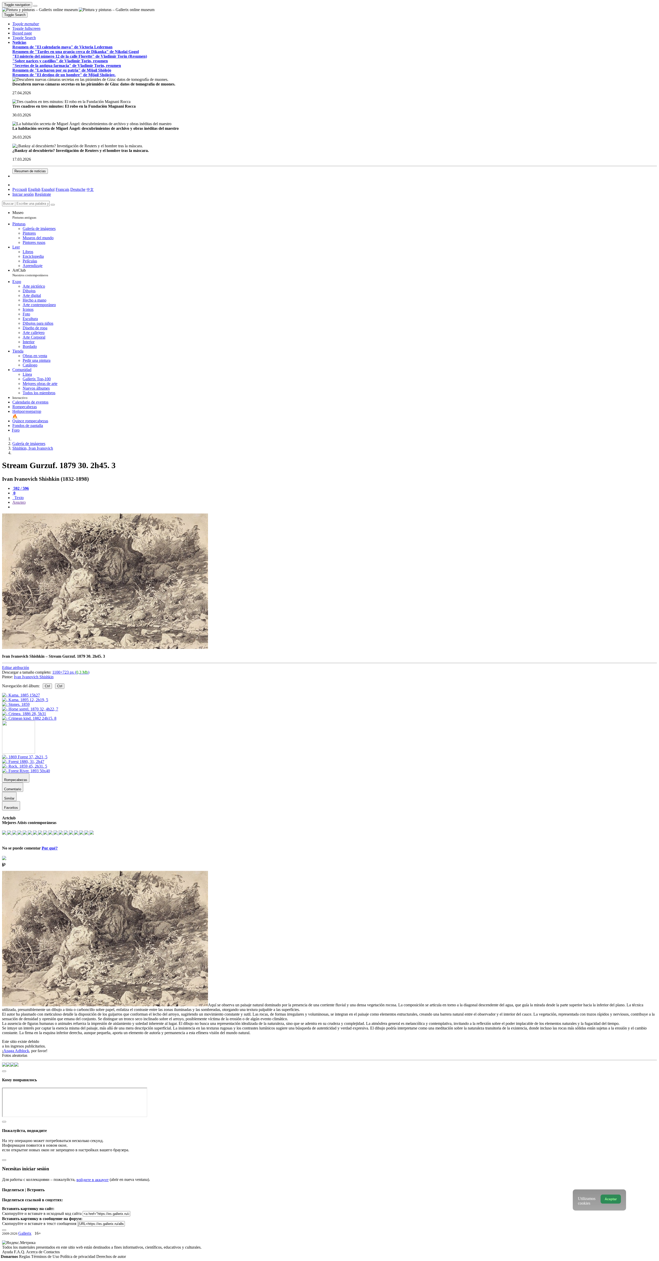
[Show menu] (35, 6)
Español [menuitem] (48, 189)
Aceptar (611, 1199)
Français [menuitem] (62, 189)
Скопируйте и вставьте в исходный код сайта (42, 1213)
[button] (25, 24)
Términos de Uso (45, 1256)
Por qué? (50, 848)
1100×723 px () (70, 672)
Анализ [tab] (18, 502)
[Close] (53, 204)
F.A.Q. (20, 1252)
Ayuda (8, 1252)
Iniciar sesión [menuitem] (23, 194)
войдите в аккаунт (92, 1180)
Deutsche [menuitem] (77, 189)
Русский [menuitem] (19, 189)
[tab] (20, 488)
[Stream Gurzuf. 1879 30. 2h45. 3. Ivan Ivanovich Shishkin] (105, 647)
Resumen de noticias (30, 171)
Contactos (52, 1252)
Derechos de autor (111, 1256)
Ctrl (47, 686)
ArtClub (30, 272)
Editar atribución (15, 667)
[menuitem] (90, 189)
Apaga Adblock (16, 1051)
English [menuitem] (34, 189)
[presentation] (334, 507)
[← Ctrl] (29, 718)
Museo (24, 214)
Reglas (25, 1256)
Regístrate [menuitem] (43, 194)
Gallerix (24, 1233)
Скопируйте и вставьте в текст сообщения (39, 1223)
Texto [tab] (18, 497)
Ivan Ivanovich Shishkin (34, 677)
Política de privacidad (78, 1256)
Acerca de (35, 1252)
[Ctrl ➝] (24, 757)
